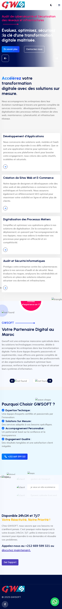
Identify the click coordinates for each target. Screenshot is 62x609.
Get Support (10, 562)
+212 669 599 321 (17, 456)
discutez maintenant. (16, 550)
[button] (56, 58)
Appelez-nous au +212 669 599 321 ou (28, 546)
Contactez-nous (34, 49)
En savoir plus (10, 49)
